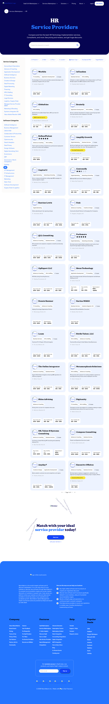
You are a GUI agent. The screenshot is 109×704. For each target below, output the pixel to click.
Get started (99, 3)
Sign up (65, 671)
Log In (92, 3)
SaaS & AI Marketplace (30, 3)
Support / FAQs (74, 628)
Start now (55, 537)
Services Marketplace (49, 3)
